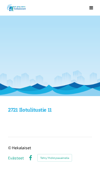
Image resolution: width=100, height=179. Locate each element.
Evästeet (16, 158)
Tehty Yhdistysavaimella (54, 157)
